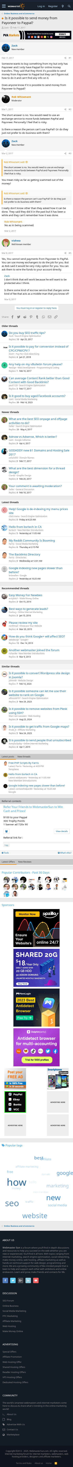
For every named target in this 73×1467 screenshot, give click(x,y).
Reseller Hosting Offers (14, 1372)
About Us (11, 1414)
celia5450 (13, 457)
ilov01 (11, 353)
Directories (21, 557)
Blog (9, 1419)
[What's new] (62, 6)
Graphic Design (24, 475)
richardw (13, 653)
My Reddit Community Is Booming (32, 540)
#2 (70, 109)
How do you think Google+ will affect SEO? (37, 636)
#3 (70, 153)
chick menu (14, 516)
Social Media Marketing (26, 399)
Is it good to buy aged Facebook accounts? (37, 396)
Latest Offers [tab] (8, 861)
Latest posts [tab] (8, 756)
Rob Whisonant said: (14, 162)
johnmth (13, 680)
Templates (13, 769)
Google (23, 575)
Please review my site (23, 623)
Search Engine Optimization (28, 336)
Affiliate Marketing (26, 729)
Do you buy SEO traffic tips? (27, 333)
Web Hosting (34, 716)
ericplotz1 (13, 598)
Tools (6, 852)
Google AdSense (23, 440)
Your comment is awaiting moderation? (35, 486)
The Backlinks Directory (24, 554)
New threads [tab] (23, 756)
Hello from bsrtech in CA (25, 527)
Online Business (11, 1305)
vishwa (16, 240)
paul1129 (13, 385)
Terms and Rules (24, 1463)
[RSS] (56, 1463)
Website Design (25, 680)
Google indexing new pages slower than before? (36, 785)
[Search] (69, 6)
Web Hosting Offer (12, 1361)
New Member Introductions (30, 530)
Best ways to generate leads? (28, 609)
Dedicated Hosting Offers (15, 1382)
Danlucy (12, 612)
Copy (6, 845)
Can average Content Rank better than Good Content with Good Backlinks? (39, 380)
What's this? (65, 852)
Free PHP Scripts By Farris (23, 762)
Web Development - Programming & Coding (38, 367)
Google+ (25, 639)
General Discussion (25, 489)
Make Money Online (29, 598)
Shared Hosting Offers (14, 1367)
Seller (11, 426)
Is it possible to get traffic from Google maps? (39, 726)
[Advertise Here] (58, 1102)
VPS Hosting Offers (12, 1377)
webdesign (14, 639)
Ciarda (12, 475)
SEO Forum (8, 1300)
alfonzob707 (15, 698)
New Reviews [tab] (24, 861)
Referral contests (11, 801)
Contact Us (12, 1429)
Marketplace (13, 1434)
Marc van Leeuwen (18, 716)
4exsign (12, 367)
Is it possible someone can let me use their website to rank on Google (37, 693)
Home (49, 1463)
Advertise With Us (16, 1424)
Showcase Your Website (31, 625)
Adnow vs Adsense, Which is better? (33, 437)
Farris (11, 543)
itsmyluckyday (15, 743)
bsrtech (12, 530)
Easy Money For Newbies (25, 595)
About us (39, 1463)
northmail (13, 625)
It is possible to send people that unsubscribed (40, 740)
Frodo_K (12, 729)
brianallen (13, 575)
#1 (70, 57)
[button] (4, 6)
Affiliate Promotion (12, 1356)
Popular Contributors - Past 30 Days (25, 872)
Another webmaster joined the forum (34, 650)
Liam (11, 399)
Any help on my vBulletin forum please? (35, 364)
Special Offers (9, 1351)
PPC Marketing (10, 1315)
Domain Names (27, 457)
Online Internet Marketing (30, 612)
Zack (6, 27)
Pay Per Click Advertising (27, 353)
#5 (70, 253)
